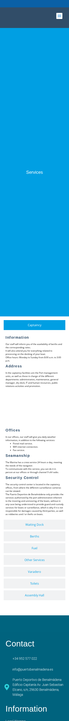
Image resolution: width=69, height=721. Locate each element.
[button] (59, 16)
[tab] (34, 325)
